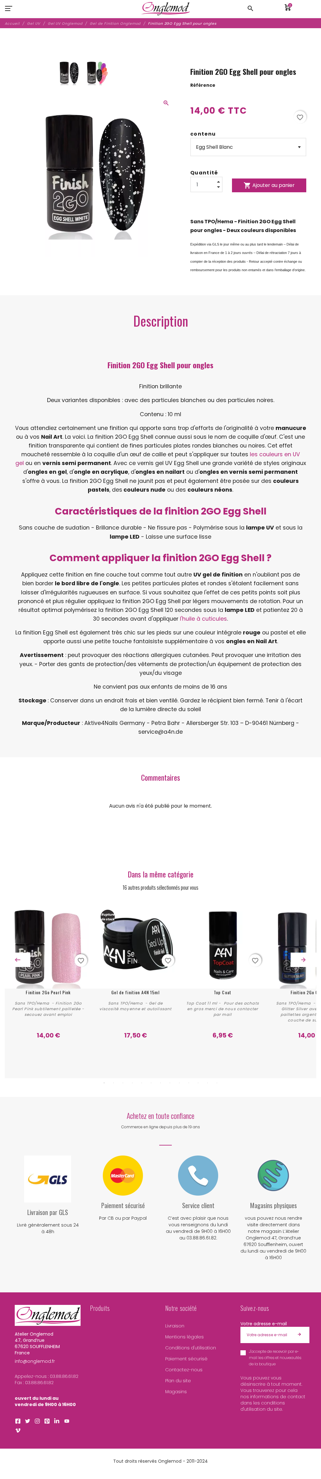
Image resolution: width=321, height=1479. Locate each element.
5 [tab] (142, 1083)
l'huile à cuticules (203, 619)
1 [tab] (104, 1083)
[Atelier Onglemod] (165, 8)
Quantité (204, 172)
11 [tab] (198, 1083)
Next (303, 960)
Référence (202, 85)
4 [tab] (132, 1083)
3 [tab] (123, 1083)
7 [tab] (160, 1083)
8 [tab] (170, 1083)
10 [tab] (189, 1083)
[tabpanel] (48, 975)
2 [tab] (113, 1083)
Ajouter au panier (269, 185)
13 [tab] (217, 1083)
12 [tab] (207, 1083)
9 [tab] (179, 1083)
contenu (203, 133)
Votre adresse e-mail (263, 1324)
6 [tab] (151, 1083)
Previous (17, 960)
